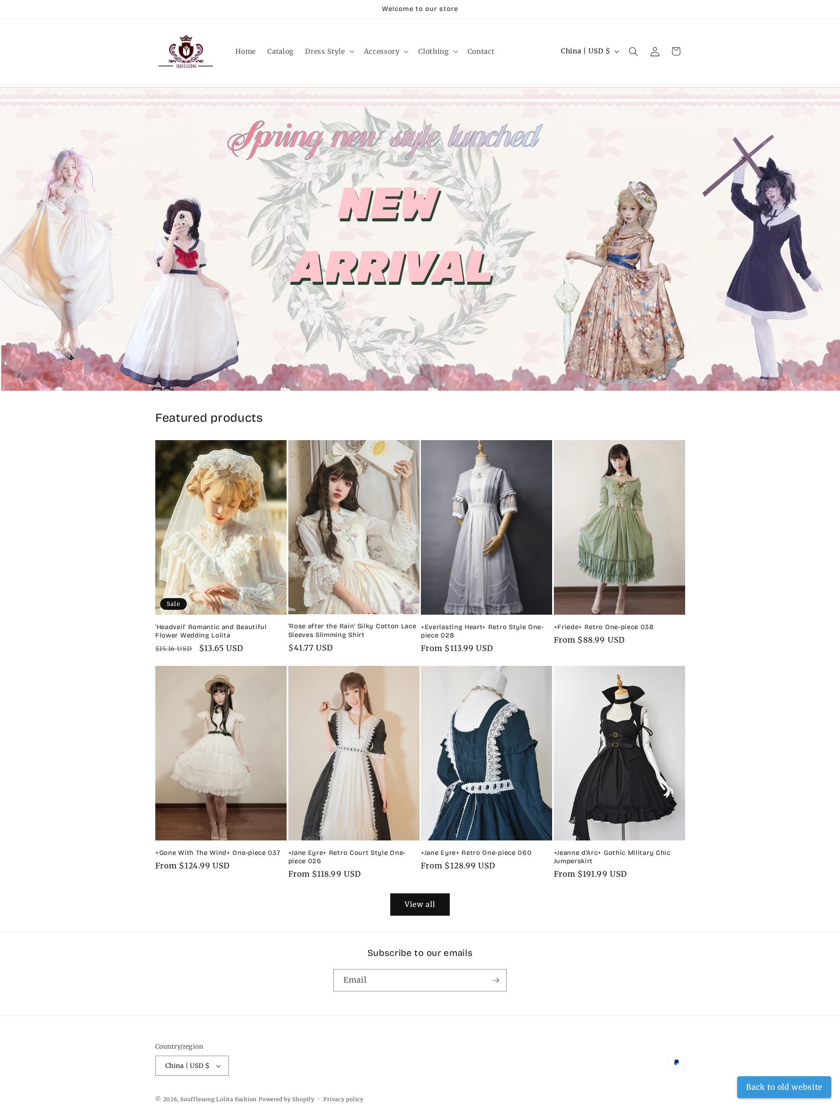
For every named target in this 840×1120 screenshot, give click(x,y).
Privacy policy (343, 1099)
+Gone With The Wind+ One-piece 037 (217, 853)
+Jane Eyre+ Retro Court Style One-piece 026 (347, 857)
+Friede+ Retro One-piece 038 (604, 627)
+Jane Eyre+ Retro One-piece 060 (476, 853)
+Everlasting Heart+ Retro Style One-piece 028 (482, 631)
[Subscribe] (495, 980)
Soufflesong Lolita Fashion (218, 1099)
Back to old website (784, 1087)
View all (420, 904)
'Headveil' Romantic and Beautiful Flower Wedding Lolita (211, 631)
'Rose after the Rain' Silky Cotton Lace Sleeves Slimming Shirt (352, 630)
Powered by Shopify (287, 1099)
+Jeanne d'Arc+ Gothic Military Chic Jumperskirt (612, 857)
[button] (328, 52)
